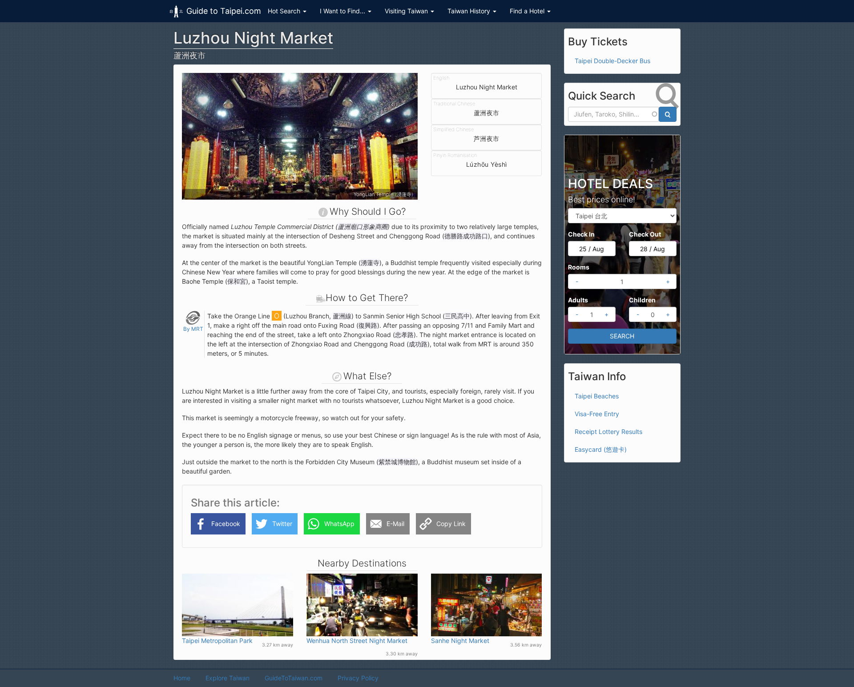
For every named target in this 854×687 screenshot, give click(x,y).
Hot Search (285, 11)
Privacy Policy (358, 678)
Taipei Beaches (597, 396)
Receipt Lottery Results (608, 431)
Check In (581, 234)
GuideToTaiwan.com (293, 678)
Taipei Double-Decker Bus (612, 60)
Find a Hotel (528, 11)
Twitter (282, 523)
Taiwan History (469, 11)
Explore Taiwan (227, 678)
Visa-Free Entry (597, 414)
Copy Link (451, 523)
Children (642, 300)
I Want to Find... (343, 11)
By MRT (193, 328)
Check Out (645, 234)
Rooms (578, 267)
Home (181, 678)
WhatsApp (339, 523)
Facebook (225, 523)
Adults (578, 300)
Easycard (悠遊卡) (601, 449)
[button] (199, 136)
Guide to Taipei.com (223, 11)
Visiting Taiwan (407, 11)
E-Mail (395, 523)
